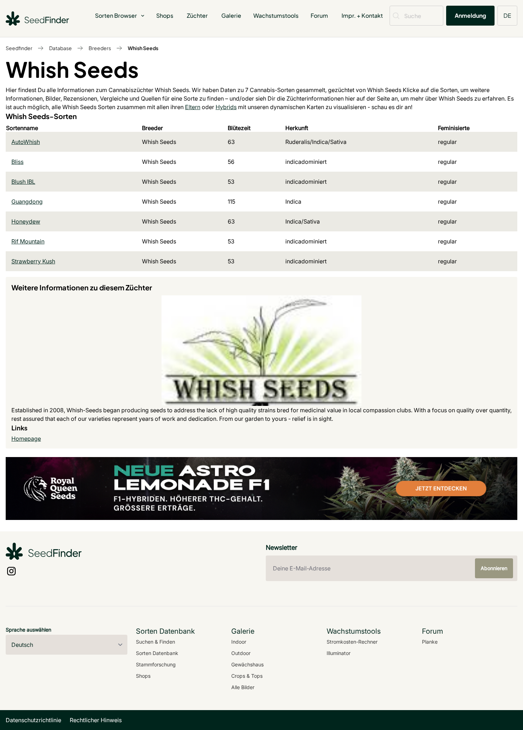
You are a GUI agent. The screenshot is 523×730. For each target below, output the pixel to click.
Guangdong (27, 201)
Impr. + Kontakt (362, 15)
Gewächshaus (247, 664)
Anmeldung (470, 15)
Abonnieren (494, 568)
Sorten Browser (116, 15)
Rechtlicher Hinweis (96, 720)
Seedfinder (19, 48)
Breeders (100, 48)
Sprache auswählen (28, 630)
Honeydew (25, 221)
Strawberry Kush (33, 261)
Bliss (17, 161)
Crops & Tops (247, 676)
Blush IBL (23, 181)
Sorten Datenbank (157, 653)
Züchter (197, 15)
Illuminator (338, 653)
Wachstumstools (276, 15)
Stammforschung (156, 664)
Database (60, 48)
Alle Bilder (242, 687)
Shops (164, 15)
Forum (319, 15)
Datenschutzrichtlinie (33, 720)
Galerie (231, 15)
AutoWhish (25, 141)
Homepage (26, 438)
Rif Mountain (27, 241)
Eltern (192, 107)
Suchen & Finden (155, 642)
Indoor (238, 642)
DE (507, 15)
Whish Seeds (143, 48)
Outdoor (240, 653)
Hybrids (226, 107)
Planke (430, 642)
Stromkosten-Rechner (352, 642)
